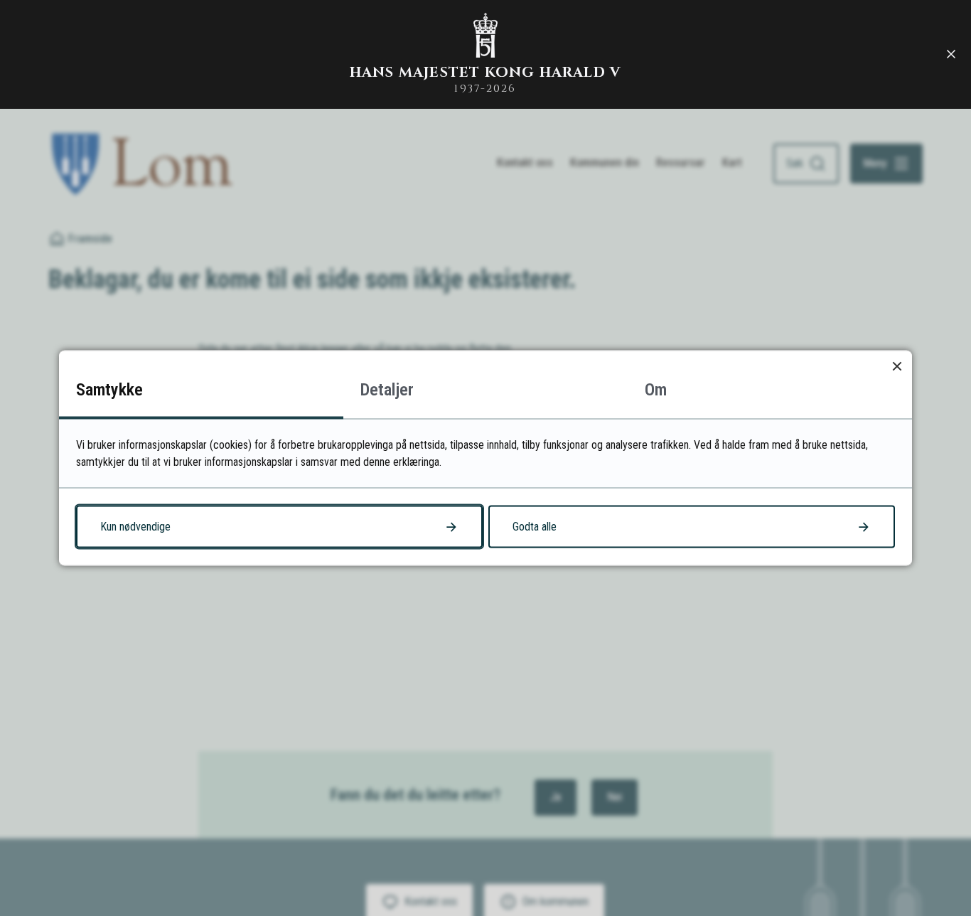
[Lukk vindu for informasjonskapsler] (896, 366)
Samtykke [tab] (109, 390)
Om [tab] (656, 390)
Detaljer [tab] (387, 390)
